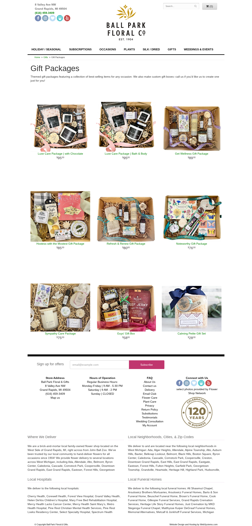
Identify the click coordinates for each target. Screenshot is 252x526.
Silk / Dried (151, 49)
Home (37, 57)
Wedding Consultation (149, 421)
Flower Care (149, 397)
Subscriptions (80, 49)
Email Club (149, 393)
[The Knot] (52, 18)
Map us (55, 397)
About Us (149, 381)
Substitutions (150, 413)
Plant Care (149, 401)
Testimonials (149, 417)
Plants (129, 49)
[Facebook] (38, 18)
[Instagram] (45, 18)
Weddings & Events (198, 49)
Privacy (149, 405)
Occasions (107, 49)
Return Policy (149, 409)
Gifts (172, 49)
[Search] (195, 6)
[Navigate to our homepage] (126, 21)
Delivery (150, 389)
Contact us (149, 385)
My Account (150, 425)
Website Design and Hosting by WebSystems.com (194, 524)
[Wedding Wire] (60, 18)
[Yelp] (67, 18)
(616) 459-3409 (44, 12)
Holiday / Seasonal (46, 49)
